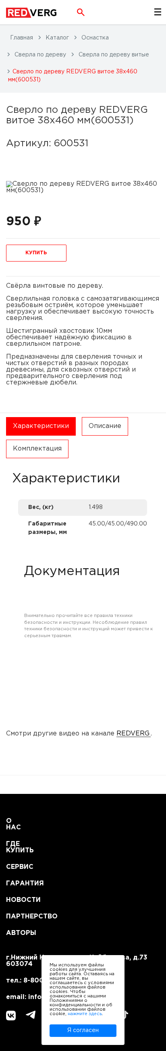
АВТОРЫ (16, 933)
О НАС (13, 824)
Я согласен (83, 1030)
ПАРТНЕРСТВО (16, 917)
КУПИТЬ (36, 253)
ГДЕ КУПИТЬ (16, 847)
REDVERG (132, 734)
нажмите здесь (85, 1014)
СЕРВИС (16, 867)
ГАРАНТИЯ (16, 884)
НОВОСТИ (16, 900)
